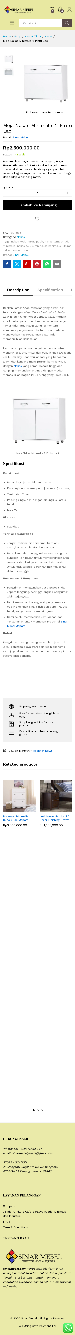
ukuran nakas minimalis (45, 245)
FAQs (6, 1221)
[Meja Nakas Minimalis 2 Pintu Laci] (7, 264)
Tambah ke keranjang (38, 205)
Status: (8, 154)
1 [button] (34, 1110)
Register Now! (42, 750)
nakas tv (22, 245)
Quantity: (8, 187)
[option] (19, 806)
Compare (9, 1206)
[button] (9, 809)
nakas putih (35, 241)
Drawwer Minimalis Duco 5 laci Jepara (15, 818)
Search (67, 23)
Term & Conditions (15, 1227)
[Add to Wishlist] (38, 218)
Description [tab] (18, 290)
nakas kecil (18, 241)
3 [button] (42, 1110)
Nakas (21, 236)
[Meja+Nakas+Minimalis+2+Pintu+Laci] (17, 264)
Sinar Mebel (21, 137)
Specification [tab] (50, 290)
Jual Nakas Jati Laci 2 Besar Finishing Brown (54, 818)
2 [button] (38, 1110)
